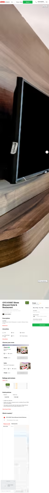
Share (46, 6)
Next (47, 152)
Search (27, 2)
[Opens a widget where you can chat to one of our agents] (8, 486)
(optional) (37, 319)
